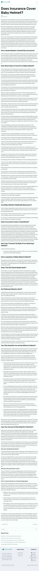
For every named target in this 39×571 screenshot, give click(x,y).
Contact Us (20, 555)
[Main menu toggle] (37, 2)
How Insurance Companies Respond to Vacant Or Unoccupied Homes (12, 540)
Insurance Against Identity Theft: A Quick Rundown (9, 544)
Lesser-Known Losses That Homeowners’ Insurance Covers (11, 538)
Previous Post (4, 524)
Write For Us (20, 554)
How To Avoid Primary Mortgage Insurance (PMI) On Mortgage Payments (13, 542)
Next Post (35, 524)
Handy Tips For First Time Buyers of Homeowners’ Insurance (11, 536)
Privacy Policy (20, 552)
